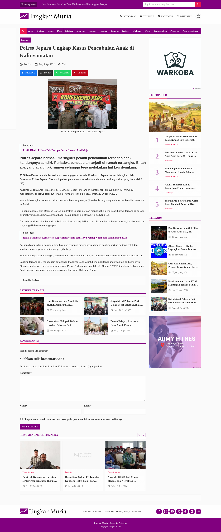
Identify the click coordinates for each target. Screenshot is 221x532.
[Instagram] (166, 511)
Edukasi (69, 31)
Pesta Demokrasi (190, 31)
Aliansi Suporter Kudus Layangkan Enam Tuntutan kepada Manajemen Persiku (179, 188)
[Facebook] (159, 511)
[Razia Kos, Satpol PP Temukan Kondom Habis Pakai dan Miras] (83, 455)
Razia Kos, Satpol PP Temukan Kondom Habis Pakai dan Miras (82, 480)
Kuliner (125, 31)
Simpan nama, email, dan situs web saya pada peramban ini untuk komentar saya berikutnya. (73, 419)
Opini (147, 31)
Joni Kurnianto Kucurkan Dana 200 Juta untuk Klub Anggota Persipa (71, 4)
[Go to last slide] (139, 435)
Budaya (40, 31)
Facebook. (167, 16)
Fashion (92, 31)
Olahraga (137, 31)
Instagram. (129, 16)
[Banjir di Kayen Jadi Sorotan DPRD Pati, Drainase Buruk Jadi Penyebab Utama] (40, 455)
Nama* (23, 405)
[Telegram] (192, 511)
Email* (88, 405)
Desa (59, 31)
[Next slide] (144, 435)
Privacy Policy (123, 511)
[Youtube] (172, 511)
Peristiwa (174, 31)
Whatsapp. (186, 16)
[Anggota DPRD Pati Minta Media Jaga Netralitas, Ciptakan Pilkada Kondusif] (125, 455)
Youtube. (148, 16)
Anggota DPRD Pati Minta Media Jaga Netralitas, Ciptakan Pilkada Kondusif (123, 480)
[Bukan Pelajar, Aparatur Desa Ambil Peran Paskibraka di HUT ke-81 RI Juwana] (96, 326)
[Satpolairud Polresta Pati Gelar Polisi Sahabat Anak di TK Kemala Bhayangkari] (96, 306)
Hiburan (103, 31)
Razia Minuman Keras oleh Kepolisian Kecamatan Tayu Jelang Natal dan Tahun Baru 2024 (75, 237)
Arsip (30, 31)
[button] (198, 4)
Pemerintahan (160, 31)
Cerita (51, 31)
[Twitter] (179, 511)
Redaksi (97, 511)
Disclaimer (108, 511)
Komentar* (26, 373)
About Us (86, 511)
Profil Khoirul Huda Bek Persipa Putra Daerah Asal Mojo (55, 150)
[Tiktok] (185, 511)
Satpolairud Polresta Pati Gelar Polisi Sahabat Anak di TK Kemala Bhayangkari (126, 305)
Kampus (115, 31)
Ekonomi (80, 31)
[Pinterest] (198, 511)
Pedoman (136, 511)
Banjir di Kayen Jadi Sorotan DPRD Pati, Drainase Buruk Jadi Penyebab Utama (39, 480)
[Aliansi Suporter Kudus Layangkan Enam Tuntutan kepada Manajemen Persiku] (159, 251)
